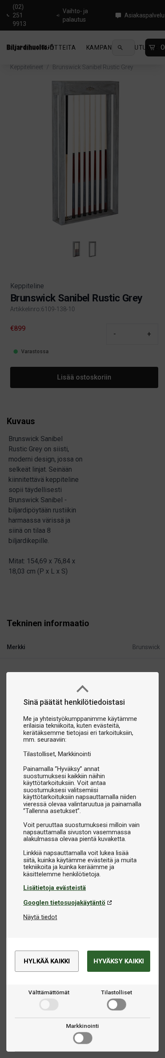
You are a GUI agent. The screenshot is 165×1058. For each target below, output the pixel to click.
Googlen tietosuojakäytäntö (64, 902)
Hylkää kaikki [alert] (47, 961)
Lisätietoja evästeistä (54, 888)
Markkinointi (82, 1025)
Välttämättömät (48, 992)
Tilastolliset (116, 992)
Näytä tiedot (40, 917)
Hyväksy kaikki (119, 961)
